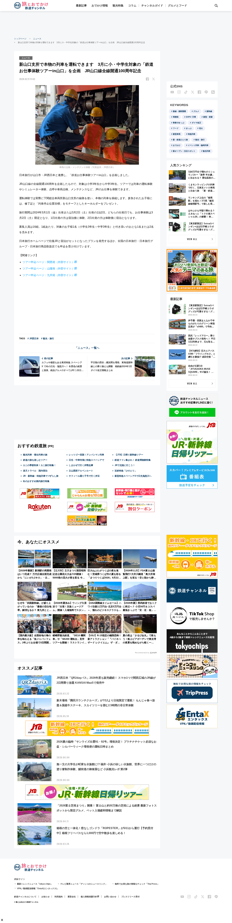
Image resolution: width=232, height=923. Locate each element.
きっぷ (189, 128)
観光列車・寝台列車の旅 (35, 454)
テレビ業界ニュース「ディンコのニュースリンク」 (83, 884)
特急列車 (191, 134)
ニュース (37, 39)
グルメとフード (177, 5)
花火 (201, 128)
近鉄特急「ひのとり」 (126, 470)
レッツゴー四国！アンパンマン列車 (86, 454)
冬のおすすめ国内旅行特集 (36, 481)
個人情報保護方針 (89, 896)
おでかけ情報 (100, 5)
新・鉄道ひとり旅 (180, 140)
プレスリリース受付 (130, 896)
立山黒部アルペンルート (81, 470)
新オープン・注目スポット (184, 151)
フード (176, 128)
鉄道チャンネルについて (25, 896)
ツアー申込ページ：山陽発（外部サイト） (48, 268)
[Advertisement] (116, 23)
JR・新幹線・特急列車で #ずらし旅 (40, 476)
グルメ (196, 111)
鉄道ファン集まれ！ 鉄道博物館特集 (133, 460)
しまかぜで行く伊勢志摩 (81, 465)
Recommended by (142, 653)
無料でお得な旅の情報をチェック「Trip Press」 (137, 884)
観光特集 (118, 5)
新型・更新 (208, 117)
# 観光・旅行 (47, 338)
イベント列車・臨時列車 (198, 145)
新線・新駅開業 (179, 111)
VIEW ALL (192, 239)
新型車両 (176, 134)
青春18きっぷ (178, 123)
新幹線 (209, 111)
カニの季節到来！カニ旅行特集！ (39, 465)
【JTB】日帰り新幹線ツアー (129, 454)
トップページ (20, 39)
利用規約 (59, 896)
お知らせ (45, 896)
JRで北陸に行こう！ (125, 465)
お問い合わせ (110, 896)
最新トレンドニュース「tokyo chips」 (35, 884)
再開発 (176, 117)
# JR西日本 (33, 338)
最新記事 (81, 5)
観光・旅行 (200, 140)
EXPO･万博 (191, 117)
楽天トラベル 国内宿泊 (35, 470)
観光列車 (206, 151)
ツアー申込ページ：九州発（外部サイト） (48, 275)
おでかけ (176, 145)
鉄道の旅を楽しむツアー (35, 460)
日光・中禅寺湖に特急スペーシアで (86, 460)
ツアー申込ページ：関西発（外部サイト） (48, 262)
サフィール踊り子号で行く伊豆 (84, 476)
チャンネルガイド (152, 5)
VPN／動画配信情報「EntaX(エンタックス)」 (38, 888)
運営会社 (72, 896)
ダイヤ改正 (196, 123)
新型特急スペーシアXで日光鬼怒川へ (133, 476)
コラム (132, 5)
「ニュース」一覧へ (87, 347)
